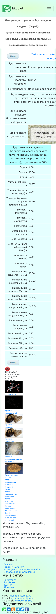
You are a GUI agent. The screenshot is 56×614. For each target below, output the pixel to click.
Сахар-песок (10, 394)
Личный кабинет (14, 567)
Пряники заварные (9, 426)
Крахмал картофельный (11, 411)
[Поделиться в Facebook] (27, 609)
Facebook (9, 582)
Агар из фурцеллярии (10, 481)
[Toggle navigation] (49, 9)
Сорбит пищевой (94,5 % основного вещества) (11, 516)
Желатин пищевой (9, 485)
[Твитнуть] (22, 609)
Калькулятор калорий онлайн (22, 569)
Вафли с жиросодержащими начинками (13, 459)
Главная (8, 564)
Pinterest (9, 587)
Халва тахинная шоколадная (10, 501)
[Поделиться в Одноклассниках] (13, 609)
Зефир (7, 489)
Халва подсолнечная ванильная (11, 494)
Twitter (8, 585)
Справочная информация (19, 572)
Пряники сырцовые (9, 440)
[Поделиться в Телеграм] (18, 609)
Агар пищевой (11, 510)
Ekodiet (17, 8)
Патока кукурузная (9, 507)
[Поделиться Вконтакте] (9, 609)
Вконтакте (10, 580)
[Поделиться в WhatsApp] (4, 609)
